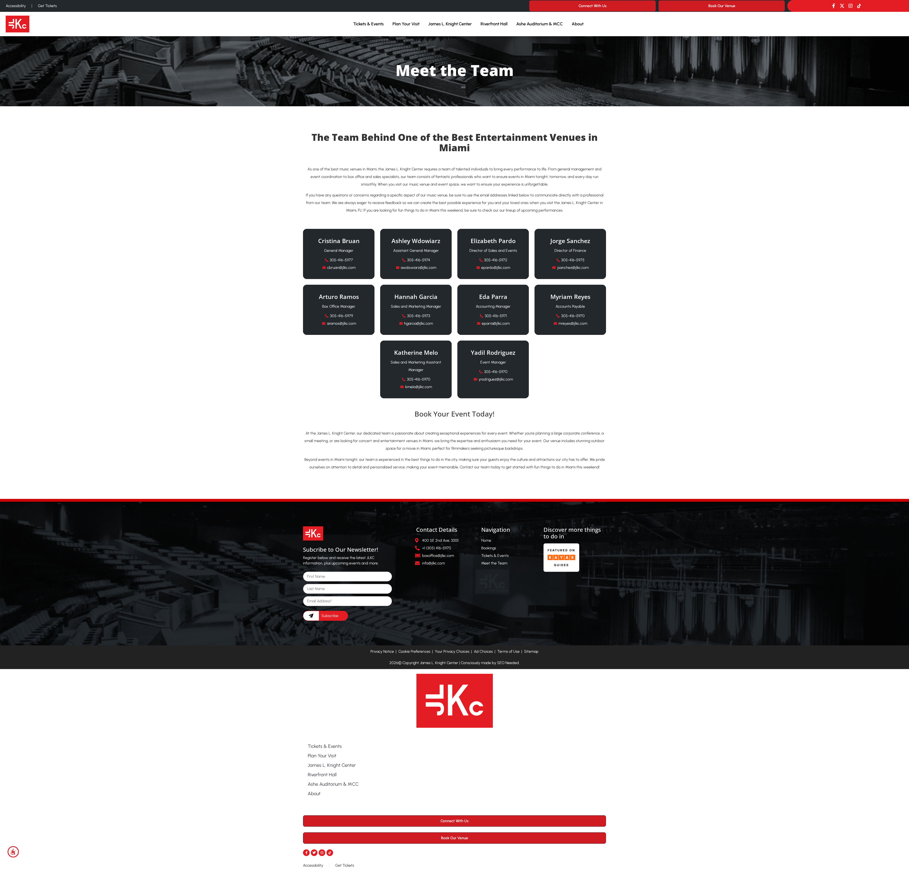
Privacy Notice (382, 651)
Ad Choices (483, 651)
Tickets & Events (368, 24)
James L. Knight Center (450, 24)
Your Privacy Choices (452, 651)
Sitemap (531, 651)
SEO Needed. (508, 663)
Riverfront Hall (494, 24)
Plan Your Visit (405, 24)
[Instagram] (850, 6)
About (578, 24)
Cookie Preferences (414, 651)
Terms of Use (508, 651)
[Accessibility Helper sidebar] (13, 851)
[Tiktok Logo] (859, 6)
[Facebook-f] (833, 6)
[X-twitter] (842, 6)
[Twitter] (314, 852)
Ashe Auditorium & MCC (539, 24)
